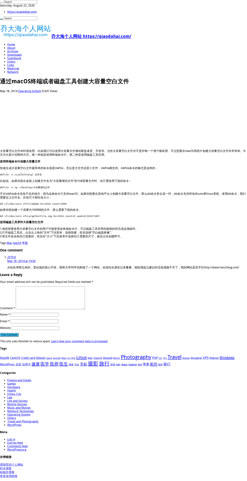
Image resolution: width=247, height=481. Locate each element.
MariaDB (107, 358)
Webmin (214, 358)
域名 (71, 364)
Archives (12, 51)
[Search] (1, 2)
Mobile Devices (17, 404)
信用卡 (26, 364)
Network (12, 72)
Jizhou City (14, 394)
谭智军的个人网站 (11, 464)
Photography (136, 357)
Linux (81, 357)
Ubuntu (186, 358)
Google (57, 358)
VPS (206, 358)
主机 (18, 364)
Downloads (14, 55)
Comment (7, 308)
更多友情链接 (8, 476)
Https (64, 358)
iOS (69, 358)
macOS (17, 243)
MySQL (116, 358)
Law (9, 397)
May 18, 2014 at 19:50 (21, 261)
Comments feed (17, 446)
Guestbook (14, 58)
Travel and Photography (23, 421)
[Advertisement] (108, 121)
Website (5, 328)
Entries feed (15, 443)
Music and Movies (19, 407)
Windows (227, 357)
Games (11, 383)
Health (11, 390)
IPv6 (73, 358)
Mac (9, 243)
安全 (76, 364)
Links (10, 65)
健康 (35, 364)
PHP (155, 358)
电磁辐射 (132, 364)
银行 (167, 364)
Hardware (13, 387)
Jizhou (11, 61)
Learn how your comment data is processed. (79, 341)
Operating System (29, 91)
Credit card (28, 358)
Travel (174, 357)
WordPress (7, 364)
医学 (45, 363)
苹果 (25, 243)
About (11, 48)
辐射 (160, 364)
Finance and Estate (19, 380)
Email (5, 321)
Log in (11, 439)
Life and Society (17, 401)
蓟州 (153, 364)
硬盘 (140, 364)
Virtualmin (196, 358)
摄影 (93, 364)
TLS (165, 358)
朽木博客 (6, 468)
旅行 (104, 364)
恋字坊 (11, 257)
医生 (63, 363)
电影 (118, 364)
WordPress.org (16, 449)
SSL (160, 358)
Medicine (13, 68)
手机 (83, 364)
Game (49, 358)
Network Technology (20, 411)
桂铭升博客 (7, 472)
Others (11, 418)
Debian (40, 358)
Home (11, 44)
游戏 (112, 364)
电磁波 (124, 364)
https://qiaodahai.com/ (22, 12)
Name (5, 314)
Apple (4, 358)
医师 (54, 363)
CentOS (15, 358)
